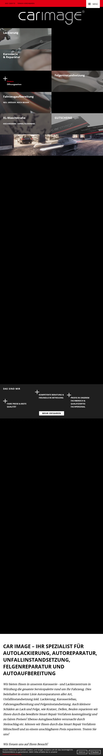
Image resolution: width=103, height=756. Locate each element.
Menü (93, 3)
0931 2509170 (10, 3)
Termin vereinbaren (26, 3)
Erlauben (94, 752)
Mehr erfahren (51, 413)
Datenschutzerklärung (12, 754)
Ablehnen (82, 752)
